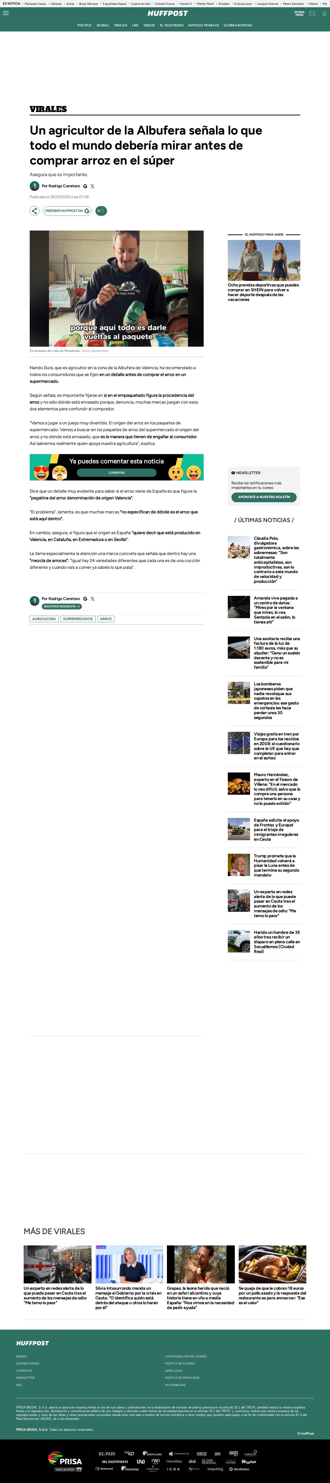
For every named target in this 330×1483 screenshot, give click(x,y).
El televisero (172, 25)
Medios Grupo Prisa (67, 1469)
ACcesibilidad (175, 1385)
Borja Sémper (88, 4)
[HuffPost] (32, 1342)
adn (233, 1454)
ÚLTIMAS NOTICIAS (238, 25)
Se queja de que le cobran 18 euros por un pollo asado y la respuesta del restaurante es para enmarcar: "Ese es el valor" (272, 1295)
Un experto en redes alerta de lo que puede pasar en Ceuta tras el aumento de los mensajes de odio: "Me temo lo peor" (275, 903)
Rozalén (224, 4)
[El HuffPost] (168, 13)
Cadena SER (202, 1454)
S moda (195, 1468)
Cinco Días (175, 1461)
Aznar (70, 4)
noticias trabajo (203, 25)
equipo (21, 1356)
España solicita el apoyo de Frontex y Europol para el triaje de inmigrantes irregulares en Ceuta (276, 829)
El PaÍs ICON (175, 1468)
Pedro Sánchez (293, 4)
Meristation (240, 1468)
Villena (313, 4)
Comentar (117, 472)
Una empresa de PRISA (67, 1458)
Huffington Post (116, 1461)
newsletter (25, 1377)
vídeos (149, 25)
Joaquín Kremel (267, 4)
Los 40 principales (133, 1454)
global (103, 25)
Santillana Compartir (181, 1454)
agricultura (44, 619)
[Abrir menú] (6, 13)
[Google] (84, 186)
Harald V (186, 4)
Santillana (155, 1454)
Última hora (299, 13)
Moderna (130, 1468)
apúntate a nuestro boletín (264, 497)
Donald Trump (165, 4)
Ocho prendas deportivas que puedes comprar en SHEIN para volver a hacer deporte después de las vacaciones (263, 292)
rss (19, 1385)
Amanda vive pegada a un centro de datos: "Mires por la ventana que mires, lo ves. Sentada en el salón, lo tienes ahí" (276, 610)
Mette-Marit (205, 4)
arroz (106, 619)
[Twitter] (91, 186)
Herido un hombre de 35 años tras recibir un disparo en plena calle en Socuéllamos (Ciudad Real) (277, 942)
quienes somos (27, 1363)
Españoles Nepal (114, 4)
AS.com (217, 1454)
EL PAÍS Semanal (211, 1461)
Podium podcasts (154, 1468)
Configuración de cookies (186, 1356)
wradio (157, 1461)
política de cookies (180, 1363)
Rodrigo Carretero (64, 186)
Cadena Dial (194, 1461)
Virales (48, 110)
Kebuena (247, 1461)
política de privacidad (182, 1377)
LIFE (135, 25)
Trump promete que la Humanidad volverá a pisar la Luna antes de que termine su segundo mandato (276, 865)
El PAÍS (109, 1454)
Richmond (106, 1468)
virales (120, 25)
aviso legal (174, 1370)
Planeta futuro (229, 1461)
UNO (143, 1461)
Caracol (251, 1454)
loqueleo (217, 1468)
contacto (24, 1370)
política (85, 25)
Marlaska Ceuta (35, 4)
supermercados (78, 619)
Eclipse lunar (243, 4)
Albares (56, 4)
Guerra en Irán (141, 4)
